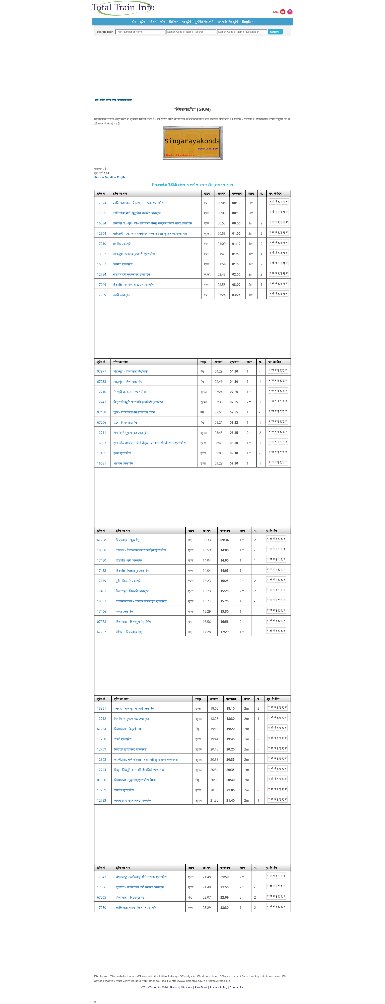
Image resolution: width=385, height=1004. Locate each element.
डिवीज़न (173, 21)
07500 (101, 780)
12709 (101, 749)
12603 (101, 759)
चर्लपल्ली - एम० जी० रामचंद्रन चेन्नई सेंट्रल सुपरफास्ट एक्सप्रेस (150, 233)
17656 (101, 887)
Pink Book (201, 987)
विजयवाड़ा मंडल (125, 100)
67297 (101, 632)
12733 (101, 800)
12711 (101, 432)
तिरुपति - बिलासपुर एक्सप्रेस (132, 570)
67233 (101, 381)
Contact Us (237, 987)
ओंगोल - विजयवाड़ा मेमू (129, 632)
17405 (101, 453)
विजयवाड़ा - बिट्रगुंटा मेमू (128, 729)
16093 (101, 443)
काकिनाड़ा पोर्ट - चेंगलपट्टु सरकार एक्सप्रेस (138, 203)
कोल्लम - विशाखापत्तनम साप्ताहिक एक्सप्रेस (141, 550)
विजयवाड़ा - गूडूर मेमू (127, 540)
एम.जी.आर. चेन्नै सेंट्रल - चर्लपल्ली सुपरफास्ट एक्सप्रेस (146, 759)
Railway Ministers (181, 987)
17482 (101, 570)
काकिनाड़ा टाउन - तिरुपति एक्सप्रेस (136, 907)
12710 (101, 392)
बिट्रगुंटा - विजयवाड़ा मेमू (127, 381)
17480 (101, 560)
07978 (101, 621)
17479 (101, 581)
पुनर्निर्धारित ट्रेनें (204, 21)
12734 (101, 274)
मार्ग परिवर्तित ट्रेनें (227, 21)
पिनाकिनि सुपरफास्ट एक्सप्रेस (130, 432)
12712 (101, 718)
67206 (101, 422)
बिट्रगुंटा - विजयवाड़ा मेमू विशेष (130, 371)
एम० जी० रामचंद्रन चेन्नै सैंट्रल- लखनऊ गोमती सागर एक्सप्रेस (149, 443)
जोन (162, 21)
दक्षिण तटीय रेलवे (108, 100)
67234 (101, 729)
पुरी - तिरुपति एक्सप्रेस (129, 581)
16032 (101, 264)
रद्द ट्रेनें (186, 21)
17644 (101, 203)
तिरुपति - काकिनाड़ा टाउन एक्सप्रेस (133, 284)
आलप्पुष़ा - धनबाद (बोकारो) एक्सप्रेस (134, 254)
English (247, 21)
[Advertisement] (192, 65)
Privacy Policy (218, 987)
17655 (101, 213)
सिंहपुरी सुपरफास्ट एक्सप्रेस (129, 392)
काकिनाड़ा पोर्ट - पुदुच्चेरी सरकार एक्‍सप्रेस (137, 213)
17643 (101, 877)
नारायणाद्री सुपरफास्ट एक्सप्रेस (131, 274)
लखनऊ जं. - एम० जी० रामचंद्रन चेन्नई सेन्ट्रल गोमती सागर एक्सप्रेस (152, 223)
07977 (101, 371)
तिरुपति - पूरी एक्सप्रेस (129, 560)
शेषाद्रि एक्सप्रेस (122, 243)
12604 (101, 233)
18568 (101, 550)
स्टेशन (152, 21)
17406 (101, 611)
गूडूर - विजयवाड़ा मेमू (125, 422)
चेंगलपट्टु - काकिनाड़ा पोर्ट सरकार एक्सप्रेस (141, 877)
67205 (101, 897)
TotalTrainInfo (152, 987)
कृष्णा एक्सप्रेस (122, 453)
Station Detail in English (110, 177)
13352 (101, 254)
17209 (101, 790)
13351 (101, 708)
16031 (101, 463)
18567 (101, 601)
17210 (101, 243)
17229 (101, 295)
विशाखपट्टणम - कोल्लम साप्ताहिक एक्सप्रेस (141, 601)
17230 (101, 739)
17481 (101, 591)
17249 (101, 284)
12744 (101, 770)
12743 (101, 402)
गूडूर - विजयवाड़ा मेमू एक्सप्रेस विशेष (134, 412)
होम (134, 21)
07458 (101, 412)
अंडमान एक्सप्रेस (123, 264)
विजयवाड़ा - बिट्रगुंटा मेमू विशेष (133, 621)
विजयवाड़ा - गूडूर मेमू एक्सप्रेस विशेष (135, 780)
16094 (101, 223)
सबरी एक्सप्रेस (121, 295)
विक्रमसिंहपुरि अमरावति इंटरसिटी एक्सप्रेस (138, 402)
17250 (101, 907)
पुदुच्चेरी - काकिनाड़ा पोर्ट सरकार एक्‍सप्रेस (140, 887)
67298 (101, 540)
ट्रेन (142, 21)
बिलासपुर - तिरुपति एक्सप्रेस (132, 591)
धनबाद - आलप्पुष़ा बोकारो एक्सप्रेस (134, 708)
